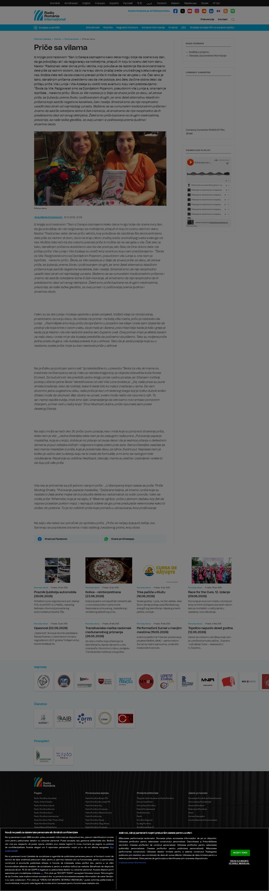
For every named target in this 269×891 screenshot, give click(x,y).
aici (42, 873)
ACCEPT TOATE (240, 853)
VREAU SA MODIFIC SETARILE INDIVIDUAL (239, 862)
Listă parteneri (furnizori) (132, 862)
